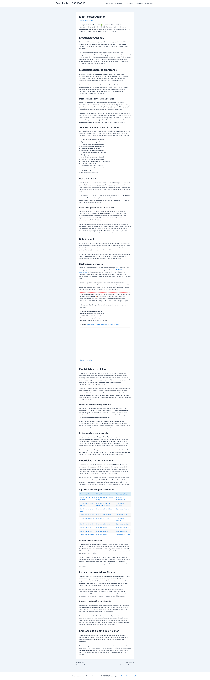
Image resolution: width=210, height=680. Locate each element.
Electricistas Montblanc (103, 515)
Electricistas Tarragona (87, 494)
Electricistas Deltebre (103, 524)
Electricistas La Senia (103, 494)
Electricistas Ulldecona (87, 518)
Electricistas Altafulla (86, 527)
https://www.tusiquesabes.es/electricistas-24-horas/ (103, 324)
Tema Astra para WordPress (129, 676)
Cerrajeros (109, 3)
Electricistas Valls (101, 534)
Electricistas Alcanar (102, 527)
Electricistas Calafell (86, 531)
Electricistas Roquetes (87, 534)
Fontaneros (118, 3)
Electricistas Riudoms (122, 515)
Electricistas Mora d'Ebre (104, 509)
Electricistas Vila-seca (123, 534)
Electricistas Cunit (102, 531)
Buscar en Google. (86, 360)
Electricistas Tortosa (102, 518)
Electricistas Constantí (87, 515)
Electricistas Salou (122, 494)
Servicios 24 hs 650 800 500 (70, 3)
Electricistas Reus (121, 531)
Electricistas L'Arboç (122, 524)
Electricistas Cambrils (86, 524)
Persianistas (138, 3)
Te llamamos (149, 3)
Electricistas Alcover (122, 527)
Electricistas (128, 3)
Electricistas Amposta (123, 509)
